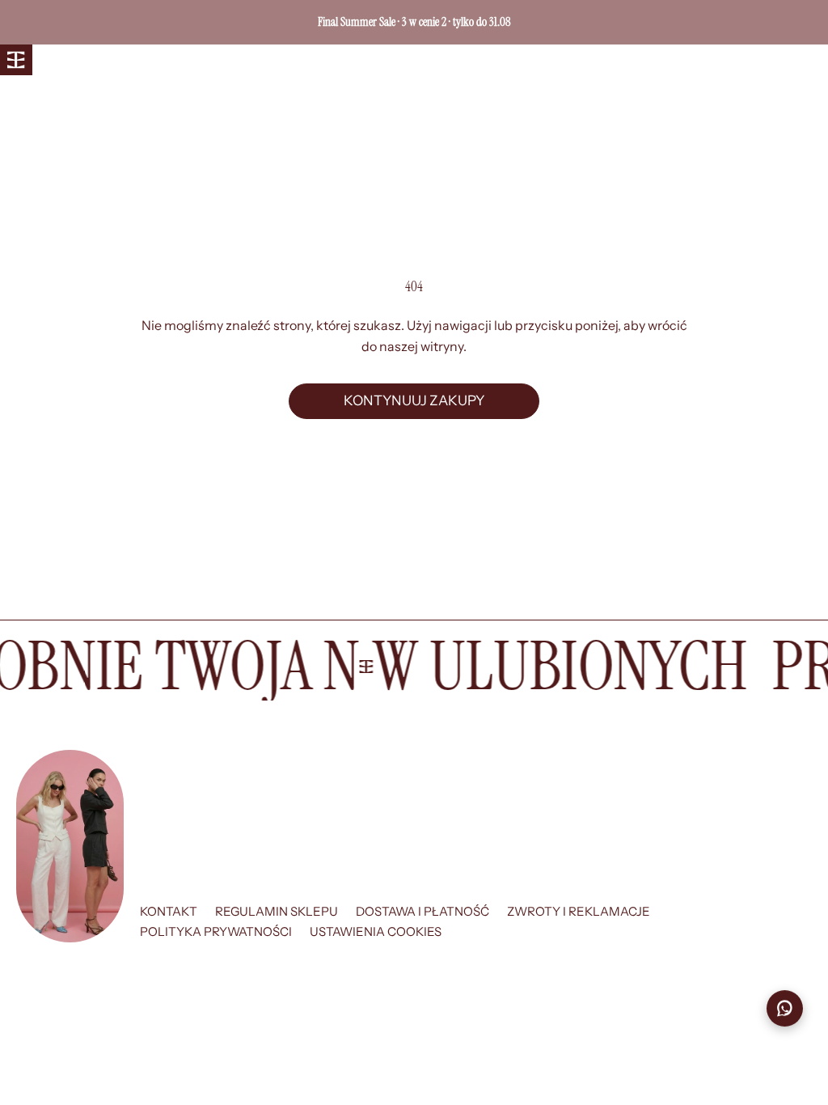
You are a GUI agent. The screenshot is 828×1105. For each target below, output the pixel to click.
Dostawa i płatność (422, 911)
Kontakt (168, 911)
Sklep (59, 60)
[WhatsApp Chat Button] (785, 1009)
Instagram (177, 60)
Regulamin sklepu (276, 911)
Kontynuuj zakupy (414, 400)
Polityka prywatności (216, 931)
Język (625, 60)
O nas (110, 60)
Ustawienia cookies (375, 931)
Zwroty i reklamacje (578, 911)
